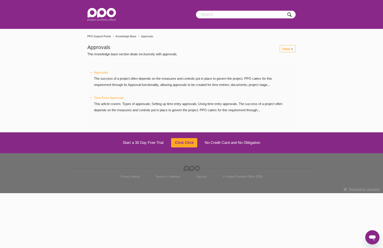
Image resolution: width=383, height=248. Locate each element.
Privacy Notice (130, 176)
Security (201, 176)
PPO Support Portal (99, 36)
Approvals (147, 36)
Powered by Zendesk (364, 189)
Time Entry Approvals (109, 97)
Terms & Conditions (168, 176)
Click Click (184, 143)
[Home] (101, 14)
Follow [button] (286, 49)
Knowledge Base (126, 36)
